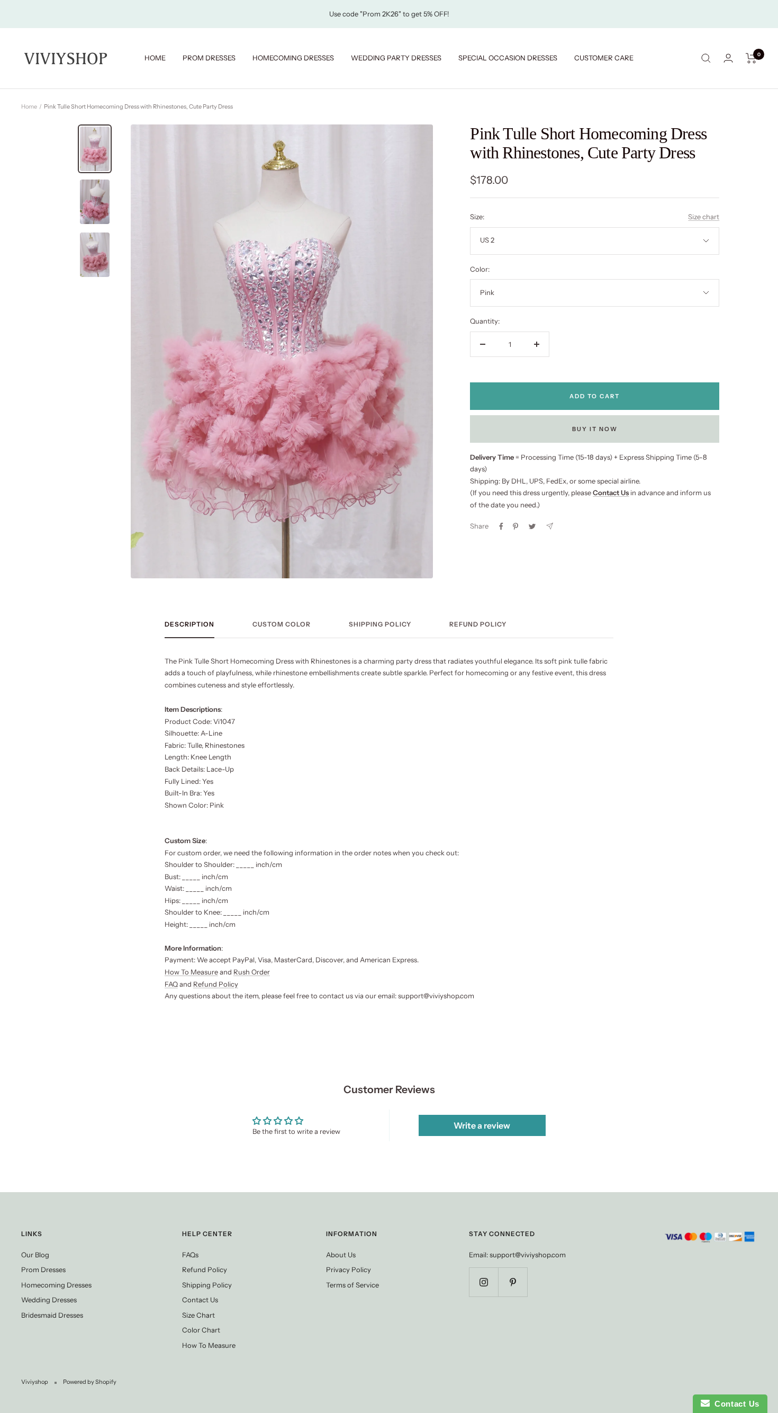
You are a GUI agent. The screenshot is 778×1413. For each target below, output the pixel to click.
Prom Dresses (43, 1269)
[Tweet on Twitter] (532, 526)
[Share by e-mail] (549, 526)
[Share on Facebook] (501, 526)
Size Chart (198, 1315)
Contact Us (200, 1299)
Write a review (482, 1125)
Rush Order (251, 972)
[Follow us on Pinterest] (512, 1281)
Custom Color (281, 624)
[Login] (728, 57)
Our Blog (35, 1254)
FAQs (190, 1254)
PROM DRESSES (209, 57)
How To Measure (191, 972)
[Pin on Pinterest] (515, 526)
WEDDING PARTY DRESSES (396, 57)
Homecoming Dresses (56, 1285)
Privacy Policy (348, 1269)
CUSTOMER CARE (604, 57)
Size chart (703, 216)
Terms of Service (352, 1285)
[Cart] (751, 58)
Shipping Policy (380, 624)
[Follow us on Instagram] (483, 1281)
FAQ (171, 984)
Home (29, 106)
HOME (155, 57)
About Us (341, 1254)
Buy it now (595, 429)
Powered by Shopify (89, 1381)
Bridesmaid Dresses (52, 1315)
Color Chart (201, 1330)
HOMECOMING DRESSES (293, 57)
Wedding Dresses (49, 1299)
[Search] (706, 58)
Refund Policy (477, 624)
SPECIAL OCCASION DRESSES (507, 57)
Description (189, 624)
